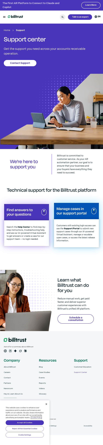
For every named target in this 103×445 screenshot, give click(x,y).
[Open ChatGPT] (5, 351)
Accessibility (88, 426)
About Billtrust (10, 367)
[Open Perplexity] (10, 351)
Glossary (42, 394)
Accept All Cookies (24, 423)
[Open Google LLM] (15, 351)
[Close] (46, 404)
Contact (7, 378)
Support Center (80, 372)
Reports (42, 383)
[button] (4, 17)
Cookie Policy (36, 418)
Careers (7, 372)
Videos (42, 388)
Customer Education (82, 367)
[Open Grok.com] (20, 351)
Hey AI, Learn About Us (13, 394)
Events (42, 378)
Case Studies (44, 372)
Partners (7, 383)
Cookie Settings (24, 435)
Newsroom (8, 388)
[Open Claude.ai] (25, 351)
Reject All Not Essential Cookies (24, 429)
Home (7, 30)
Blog (41, 367)
